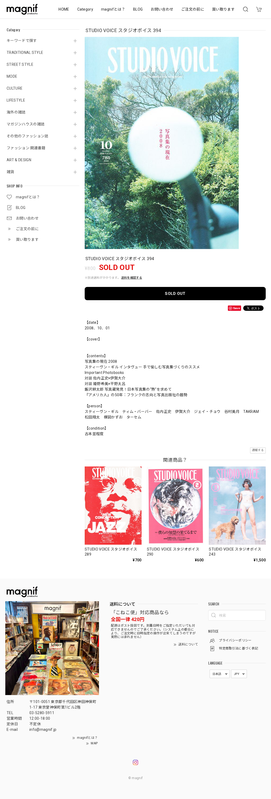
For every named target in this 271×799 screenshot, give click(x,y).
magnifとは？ (113, 9)
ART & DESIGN (19, 160)
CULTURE (14, 88)
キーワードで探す (22, 40)
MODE (12, 76)
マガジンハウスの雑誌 (25, 124)
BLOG (138, 9)
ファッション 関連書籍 (26, 148)
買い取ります (223, 9)
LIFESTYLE (16, 100)
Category (85, 9)
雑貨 (10, 172)
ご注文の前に (192, 9)
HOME (63, 9)
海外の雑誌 (16, 112)
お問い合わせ (162, 9)
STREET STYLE (20, 64)
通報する (258, 450)
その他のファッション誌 (27, 136)
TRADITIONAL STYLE (25, 52)
